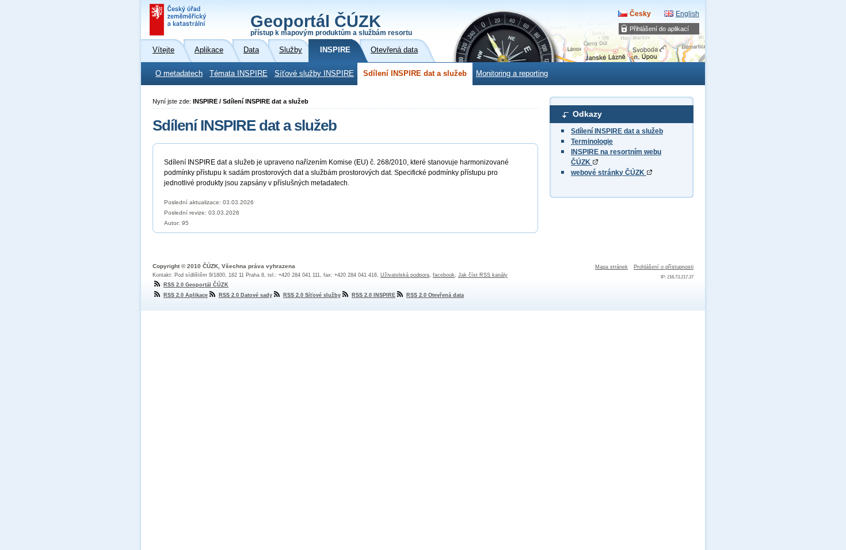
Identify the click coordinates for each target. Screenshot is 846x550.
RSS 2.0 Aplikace (185, 295)
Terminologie (592, 142)
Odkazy (587, 114)
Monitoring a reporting (512, 74)
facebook (444, 275)
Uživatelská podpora (404, 275)
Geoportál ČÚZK (331, 24)
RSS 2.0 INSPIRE (373, 295)
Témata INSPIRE (238, 74)
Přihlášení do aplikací (659, 28)
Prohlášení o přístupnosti (663, 267)
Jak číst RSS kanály (483, 275)
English (687, 14)
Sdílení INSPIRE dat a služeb (415, 74)
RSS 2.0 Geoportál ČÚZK (195, 285)
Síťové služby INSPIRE (314, 74)
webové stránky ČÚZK (608, 173)
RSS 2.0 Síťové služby (312, 295)
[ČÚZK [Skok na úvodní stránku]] (179, 19)
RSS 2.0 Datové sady (245, 295)
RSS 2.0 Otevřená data (435, 295)
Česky (640, 14)
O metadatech (179, 74)
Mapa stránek (611, 267)
